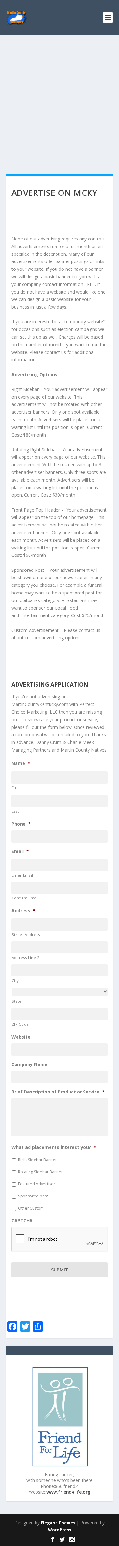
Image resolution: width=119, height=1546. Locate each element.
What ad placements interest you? (53, 1147)
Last (15, 811)
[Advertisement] (59, 98)
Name (20, 763)
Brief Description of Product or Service (58, 1092)
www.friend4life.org (68, 1492)
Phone (21, 824)
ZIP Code (20, 1024)
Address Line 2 (26, 957)
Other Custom (31, 1208)
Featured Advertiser (36, 1184)
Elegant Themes (58, 1523)
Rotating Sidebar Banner (40, 1171)
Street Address (26, 934)
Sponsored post (33, 1196)
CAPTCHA (22, 1221)
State (17, 1001)
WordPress (59, 1530)
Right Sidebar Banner (37, 1159)
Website (20, 1037)
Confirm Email (25, 897)
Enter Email (22, 875)
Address (23, 911)
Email (20, 851)
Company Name (29, 1064)
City (15, 980)
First (16, 787)
